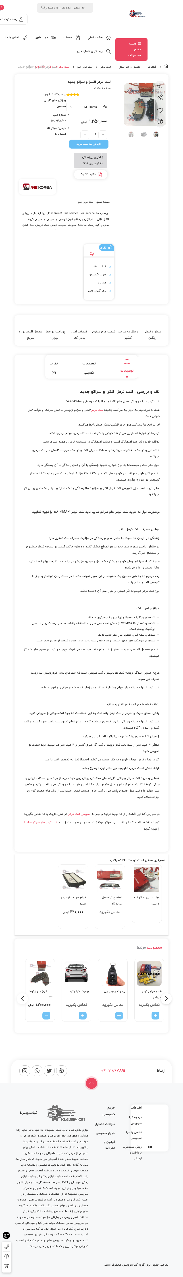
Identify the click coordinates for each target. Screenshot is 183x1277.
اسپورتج (27, 213)
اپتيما (37, 213)
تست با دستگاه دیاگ (69, 1235)
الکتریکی (36, 1211)
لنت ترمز (105, 67)
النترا (107, 219)
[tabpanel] (149, 1127)
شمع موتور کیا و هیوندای (152, 994)
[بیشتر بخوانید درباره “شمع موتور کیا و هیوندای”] (155, 1015)
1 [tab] (151, 1147)
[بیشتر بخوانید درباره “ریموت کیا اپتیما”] (83, 1015)
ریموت (66, 1217)
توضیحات (127, 371)
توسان (63, 219)
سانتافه (82, 225)
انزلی (99, 219)
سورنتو (72, 225)
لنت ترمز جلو (85, 67)
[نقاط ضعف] (91, 254)
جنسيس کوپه (36, 219)
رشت (91, 225)
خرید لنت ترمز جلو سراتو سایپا (114, 511)
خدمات (43, 1194)
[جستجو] (43, 8)
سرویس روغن (72, 1241)
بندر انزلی (89, 219)
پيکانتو (78, 219)
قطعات (152, 67)
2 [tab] (149, 1147)
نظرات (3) (54, 368)
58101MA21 (62, 511)
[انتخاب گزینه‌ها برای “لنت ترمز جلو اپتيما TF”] (46, 1015)
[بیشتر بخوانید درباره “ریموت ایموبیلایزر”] (119, 1015)
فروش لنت (50, 225)
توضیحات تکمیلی (89, 368)
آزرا (44, 213)
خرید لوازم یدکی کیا (48, 1177)
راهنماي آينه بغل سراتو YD (112, 901)
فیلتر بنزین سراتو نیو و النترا (146, 901)
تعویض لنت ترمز (79, 814)
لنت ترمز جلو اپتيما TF (40, 994)
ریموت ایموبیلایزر (114, 991)
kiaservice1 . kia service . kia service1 (72, 213)
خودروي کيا (103, 225)
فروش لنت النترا (33, 225)
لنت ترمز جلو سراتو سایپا (41, 822)
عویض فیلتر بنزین (76, 1246)
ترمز (70, 219)
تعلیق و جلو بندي (129, 67)
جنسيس (52, 219)
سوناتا (62, 225)
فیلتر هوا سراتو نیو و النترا (73, 901)
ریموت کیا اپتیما (79, 991)
